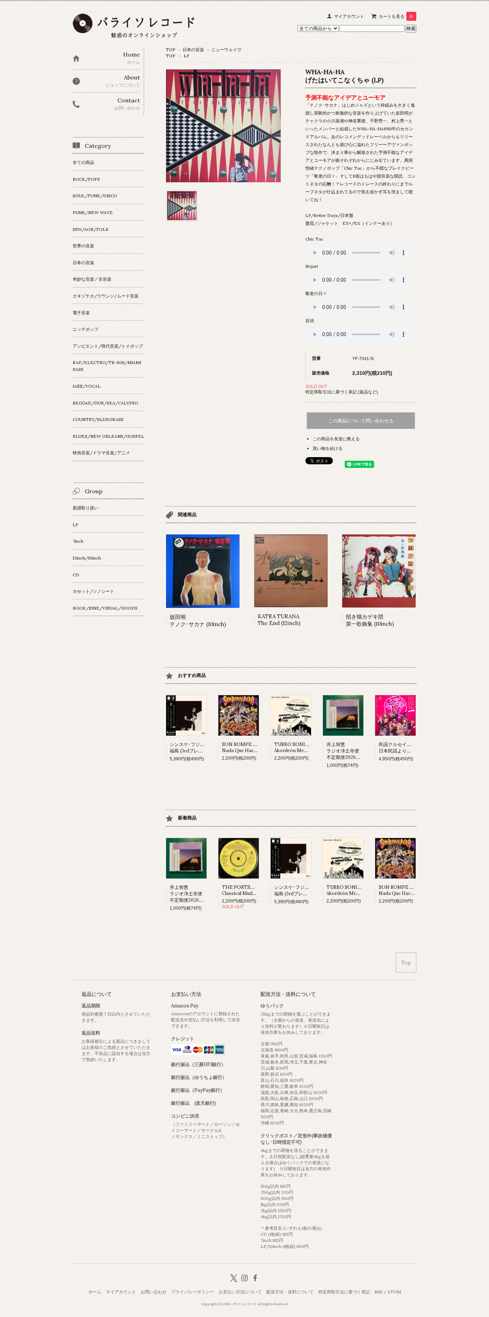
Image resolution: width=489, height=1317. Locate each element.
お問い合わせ (153, 1291)
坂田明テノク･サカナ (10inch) (198, 621)
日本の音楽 (193, 49)
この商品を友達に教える (336, 438)
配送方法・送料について (290, 1291)
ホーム (94, 1291)
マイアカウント (349, 16)
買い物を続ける (328, 448)
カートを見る (396, 16)
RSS (378, 1291)
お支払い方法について (240, 1291)
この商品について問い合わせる (360, 420)
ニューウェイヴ (226, 49)
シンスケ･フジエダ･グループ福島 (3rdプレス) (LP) (200, 747)
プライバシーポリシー (192, 1291)
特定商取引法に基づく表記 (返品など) (341, 391)
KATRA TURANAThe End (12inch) (279, 619)
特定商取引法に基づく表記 (344, 1291)
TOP (170, 49)
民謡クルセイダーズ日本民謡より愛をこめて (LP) (409, 747)
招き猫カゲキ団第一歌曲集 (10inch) (370, 620)
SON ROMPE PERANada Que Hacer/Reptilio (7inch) (258, 747)
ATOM (394, 1291)
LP (186, 55)
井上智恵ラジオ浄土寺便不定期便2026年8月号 (349, 750)
